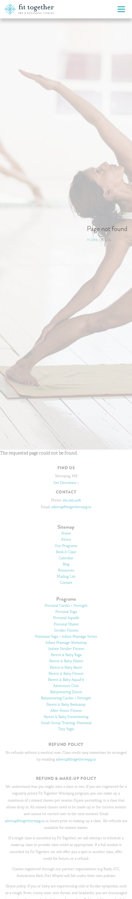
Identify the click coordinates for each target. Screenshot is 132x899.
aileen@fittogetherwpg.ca (71, 507)
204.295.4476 (72, 500)
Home (92, 239)
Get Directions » (66, 483)
